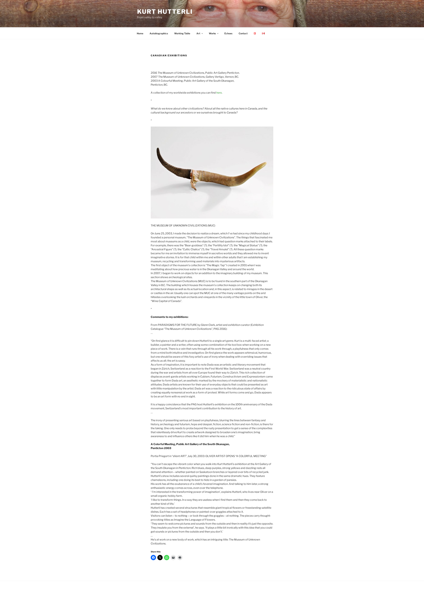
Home (140, 33)
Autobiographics (159, 33)
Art (198, 33)
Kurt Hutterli (165, 11)
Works (212, 33)
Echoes (228, 33)
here (219, 92)
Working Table (182, 33)
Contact (243, 33)
